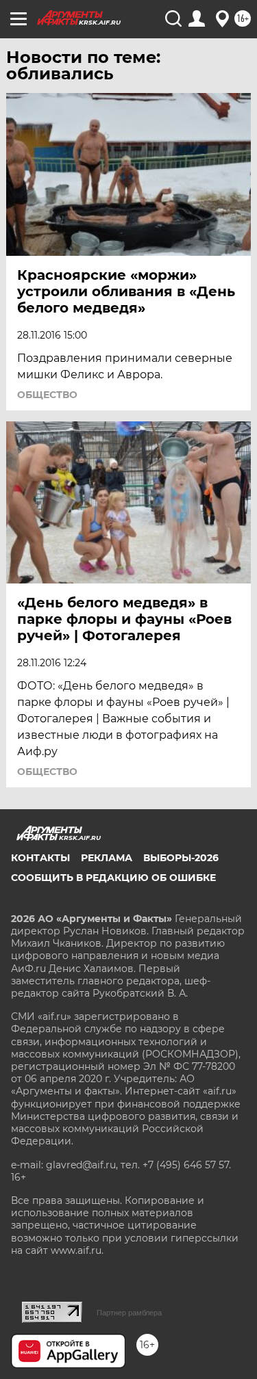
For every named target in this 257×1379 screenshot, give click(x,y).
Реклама (106, 858)
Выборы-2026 (181, 858)
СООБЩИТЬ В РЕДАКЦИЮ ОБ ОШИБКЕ (113, 877)
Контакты (40, 858)
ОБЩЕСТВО (47, 394)
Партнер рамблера (129, 1313)
